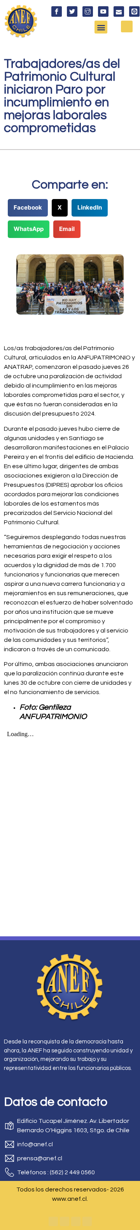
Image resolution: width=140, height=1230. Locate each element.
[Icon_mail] (119, 11)
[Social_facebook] (56, 11)
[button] (100, 27)
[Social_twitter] (72, 11)
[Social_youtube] (103, 11)
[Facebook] (53, 1221)
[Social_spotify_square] (134, 11)
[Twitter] (64, 1221)
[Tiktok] (87, 1221)
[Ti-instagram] (87, 11)
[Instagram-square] (75, 1221)
